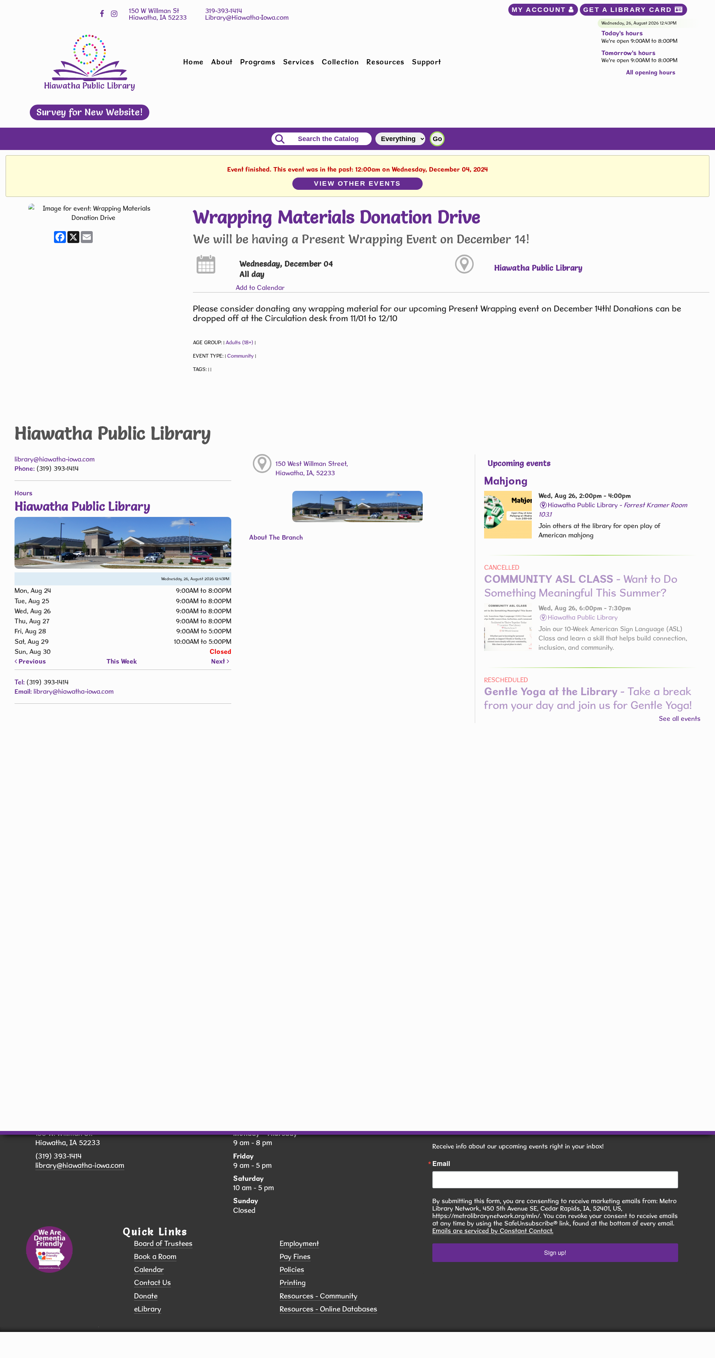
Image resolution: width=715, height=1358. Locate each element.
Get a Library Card (629, 9)
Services (298, 61)
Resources (385, 61)
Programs (257, 61)
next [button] (219, 661)
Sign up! (555, 1252)
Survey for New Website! (89, 112)
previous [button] (31, 661)
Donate (146, 1296)
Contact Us (152, 1282)
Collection (340, 61)
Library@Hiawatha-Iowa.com (247, 17)
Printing (293, 1282)
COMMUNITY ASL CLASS (580, 585)
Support (426, 61)
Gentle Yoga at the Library (588, 698)
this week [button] (122, 661)
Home (193, 61)
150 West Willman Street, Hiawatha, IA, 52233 (312, 468)
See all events (679, 718)
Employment (299, 1243)
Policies (292, 1269)
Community (240, 356)
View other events (357, 183)
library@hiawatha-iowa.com (55, 459)
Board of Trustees (163, 1243)
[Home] (89, 57)
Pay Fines (295, 1256)
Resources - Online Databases (328, 1309)
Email (441, 1163)
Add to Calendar (260, 287)
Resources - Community (319, 1296)
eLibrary (147, 1309)
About (222, 61)
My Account (540, 9)
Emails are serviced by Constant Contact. (492, 1230)
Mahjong (506, 480)
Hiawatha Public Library (538, 267)
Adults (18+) (239, 342)
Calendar (149, 1269)
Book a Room (155, 1256)
